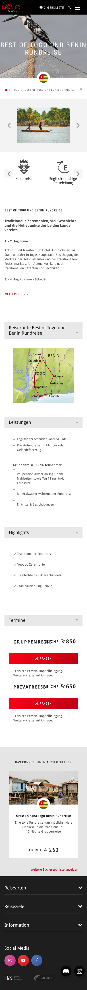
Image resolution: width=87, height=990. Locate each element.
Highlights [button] (19, 532)
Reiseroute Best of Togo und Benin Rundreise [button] (37, 330)
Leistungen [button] (20, 422)
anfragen (43, 658)
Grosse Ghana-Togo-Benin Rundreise (43, 816)
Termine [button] (17, 620)
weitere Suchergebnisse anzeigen (54, 869)
